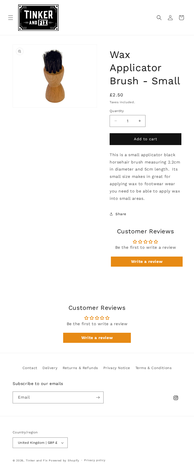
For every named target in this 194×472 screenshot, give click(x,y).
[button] (10, 17)
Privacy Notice (116, 368)
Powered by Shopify (64, 460)
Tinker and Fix (37, 460)
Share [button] (120, 214)
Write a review (146, 261)
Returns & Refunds (80, 368)
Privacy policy (94, 460)
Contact (29, 368)
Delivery (49, 368)
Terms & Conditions (153, 368)
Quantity (117, 111)
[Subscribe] (97, 397)
